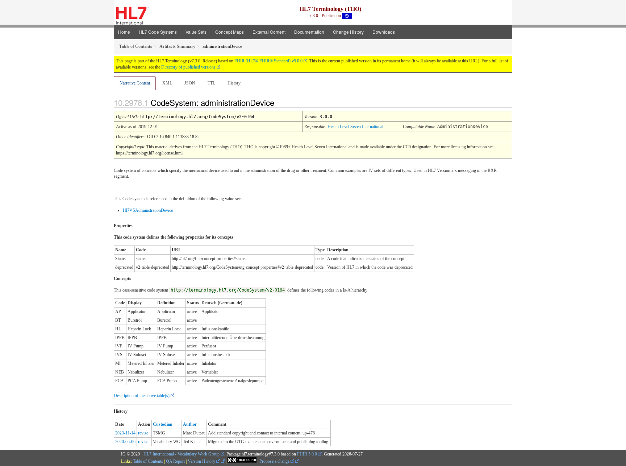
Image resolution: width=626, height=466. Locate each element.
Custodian (162, 424)
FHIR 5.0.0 (307, 454)
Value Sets (195, 32)
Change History (348, 32)
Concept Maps (229, 32)
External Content (269, 32)
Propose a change (275, 461)
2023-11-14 (125, 433)
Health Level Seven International (355, 126)
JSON (189, 83)
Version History (202, 461)
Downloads (383, 32)
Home (124, 32)
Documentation (309, 32)
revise (143, 433)
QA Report (175, 461)
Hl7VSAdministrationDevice (148, 210)
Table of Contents (148, 461)
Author (190, 424)
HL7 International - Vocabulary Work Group (181, 454)
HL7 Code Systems (158, 32)
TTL (211, 83)
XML (167, 83)
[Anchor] (280, 102)
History (234, 83)
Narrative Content (135, 83)
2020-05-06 (125, 441)
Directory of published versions (188, 67)
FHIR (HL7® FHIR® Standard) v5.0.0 (268, 60)
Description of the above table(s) (142, 395)
